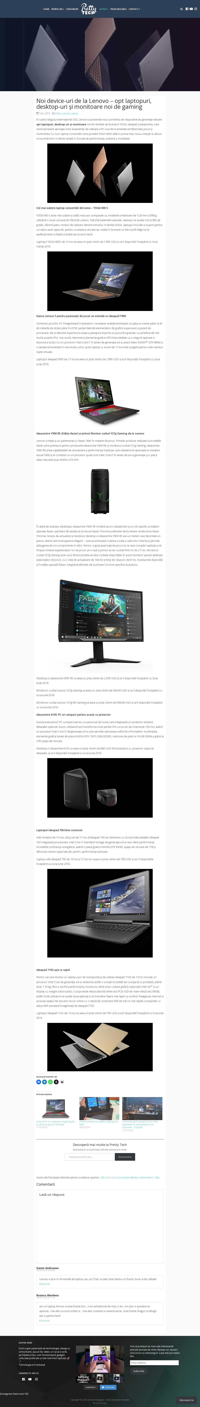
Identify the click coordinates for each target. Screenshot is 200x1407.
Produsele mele (118, 8)
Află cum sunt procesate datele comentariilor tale (129, 1177)
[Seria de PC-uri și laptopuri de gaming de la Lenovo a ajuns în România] (56, 1108)
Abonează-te (125, 1156)
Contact (133, 8)
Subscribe (138, 1371)
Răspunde (44, 1283)
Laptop (74, 113)
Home (46, 8)
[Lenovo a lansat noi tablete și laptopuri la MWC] (99, 1108)
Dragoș (104, 1403)
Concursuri (72, 8)
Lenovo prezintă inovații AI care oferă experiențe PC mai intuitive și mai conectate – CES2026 (140, 1124)
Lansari (65, 113)
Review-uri (56, 8)
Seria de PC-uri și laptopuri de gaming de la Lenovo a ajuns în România (55, 1123)
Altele (103, 8)
